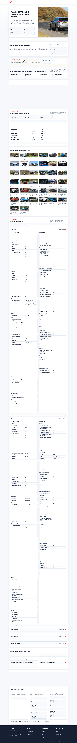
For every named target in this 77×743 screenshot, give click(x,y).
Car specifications (30, 729)
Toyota (13, 5)
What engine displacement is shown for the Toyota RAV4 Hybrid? (22, 662)
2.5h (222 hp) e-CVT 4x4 (15, 139)
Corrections (58, 735)
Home (10, 5)
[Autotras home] (13, 729)
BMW (42, 732)
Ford (42, 734)
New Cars (37, 1)
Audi (42, 729)
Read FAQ (39, 721)
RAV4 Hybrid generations (23, 721)
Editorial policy (58, 734)
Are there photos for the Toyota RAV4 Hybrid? (47, 662)
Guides (57, 731)
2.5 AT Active (13, 122)
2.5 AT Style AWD (14, 133)
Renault (43, 735)
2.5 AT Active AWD (14, 129)
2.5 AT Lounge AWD (14, 131)
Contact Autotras (30, 732)
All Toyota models (14, 721)
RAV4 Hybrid (17, 5)
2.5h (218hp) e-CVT (14, 137)
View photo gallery (33, 721)
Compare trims (46, 721)
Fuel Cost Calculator (31, 731)
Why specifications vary (54, 63)
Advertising (29, 734)
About (57, 729)
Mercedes (43, 731)
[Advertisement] (38, 95)
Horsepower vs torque (54, 60)
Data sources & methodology (61, 732)
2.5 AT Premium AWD (14, 135)
